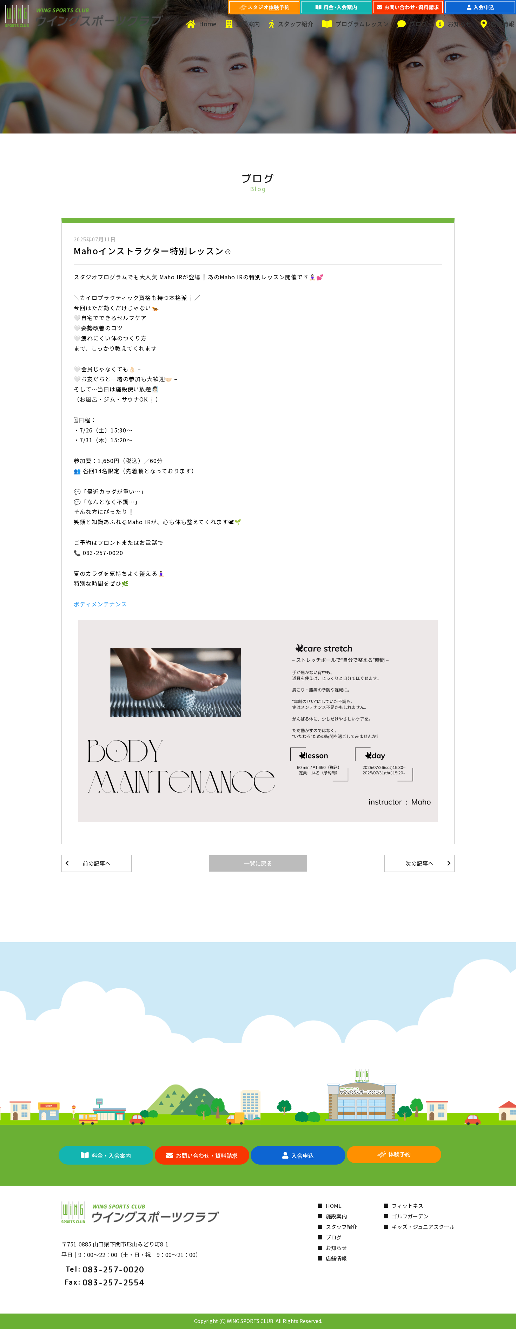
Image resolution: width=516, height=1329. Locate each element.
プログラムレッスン (362, 23)
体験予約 (399, 1154)
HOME (334, 1205)
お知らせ (460, 23)
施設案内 (248, 23)
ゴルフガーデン (410, 1216)
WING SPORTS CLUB (250, 1320)
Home (208, 23)
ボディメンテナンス (100, 604)
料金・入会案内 (111, 1155)
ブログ (418, 23)
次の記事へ (419, 863)
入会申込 (302, 1155)
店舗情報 (502, 23)
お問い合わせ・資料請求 (207, 1155)
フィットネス (407, 1205)
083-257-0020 (113, 1269)
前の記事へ (96, 863)
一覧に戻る (258, 863)
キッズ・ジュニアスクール (423, 1226)
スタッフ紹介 (295, 23)
